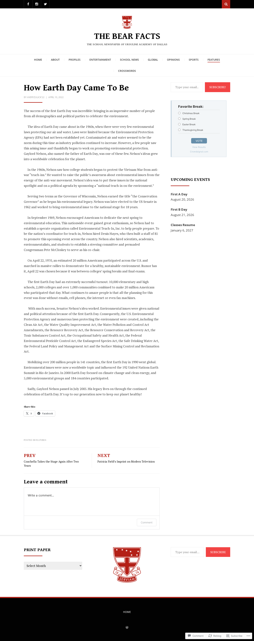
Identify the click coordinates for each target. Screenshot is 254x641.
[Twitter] (45, 4)
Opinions (173, 59)
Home (38, 59)
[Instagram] (37, 4)
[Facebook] (28, 4)
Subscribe (218, 552)
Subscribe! (217, 87)
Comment (146, 522)
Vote (199, 140)
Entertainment (100, 59)
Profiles (75, 59)
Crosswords (127, 71)
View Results (199, 147)
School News (129, 59)
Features (214, 59)
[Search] (226, 4)
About (55, 59)
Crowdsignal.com (199, 151)
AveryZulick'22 (35, 97)
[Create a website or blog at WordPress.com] (127, 627)
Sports (194, 59)
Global (153, 59)
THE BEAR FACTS (127, 36)
